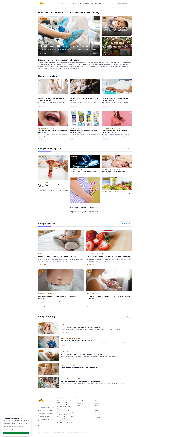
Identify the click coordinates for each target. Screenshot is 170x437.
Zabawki (97, 403)
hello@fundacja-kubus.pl (45, 425)
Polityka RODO (69, 432)
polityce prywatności (20, 426)
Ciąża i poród (80, 3)
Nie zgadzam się (16, 429)
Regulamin (40, 432)
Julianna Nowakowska (107, 96)
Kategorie (98, 398)
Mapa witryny (85, 432)
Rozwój (87, 3)
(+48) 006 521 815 (44, 423)
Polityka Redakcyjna (77, 432)
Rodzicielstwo (98, 3)
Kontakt (62, 432)
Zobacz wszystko (126, 75)
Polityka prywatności (56, 432)
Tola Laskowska (41, 96)
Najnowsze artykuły (66, 3)
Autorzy (78, 398)
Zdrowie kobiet (43, 18)
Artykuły (59, 398)
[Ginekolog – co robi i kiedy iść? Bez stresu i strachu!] (69, 36)
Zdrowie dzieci (98, 415)
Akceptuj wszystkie (16, 433)
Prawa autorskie (47, 432)
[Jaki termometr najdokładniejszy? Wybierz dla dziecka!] (117, 26)
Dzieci (91, 3)
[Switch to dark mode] (130, 3)
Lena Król (72, 96)
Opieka (74, 3)
